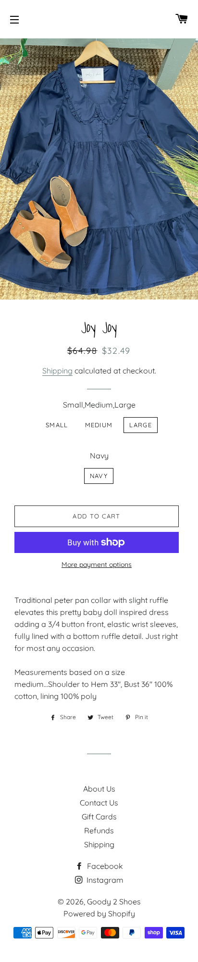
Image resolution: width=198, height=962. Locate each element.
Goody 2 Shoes (114, 901)
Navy (99, 455)
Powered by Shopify (99, 913)
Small (57, 425)
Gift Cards (99, 816)
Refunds (99, 830)
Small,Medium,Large (99, 404)
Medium (99, 425)
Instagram (104, 880)
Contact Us (99, 802)
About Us (99, 789)
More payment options (97, 564)
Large (140, 425)
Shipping (57, 370)
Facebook (104, 866)
